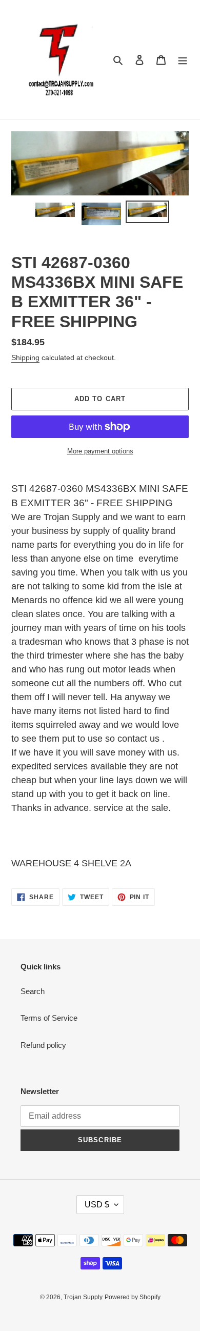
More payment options (100, 451)
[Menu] (182, 60)
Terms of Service (49, 1018)
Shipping (25, 357)
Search (33, 991)
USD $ (97, 1204)
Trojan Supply (83, 1297)
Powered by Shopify (133, 1297)
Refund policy (43, 1045)
